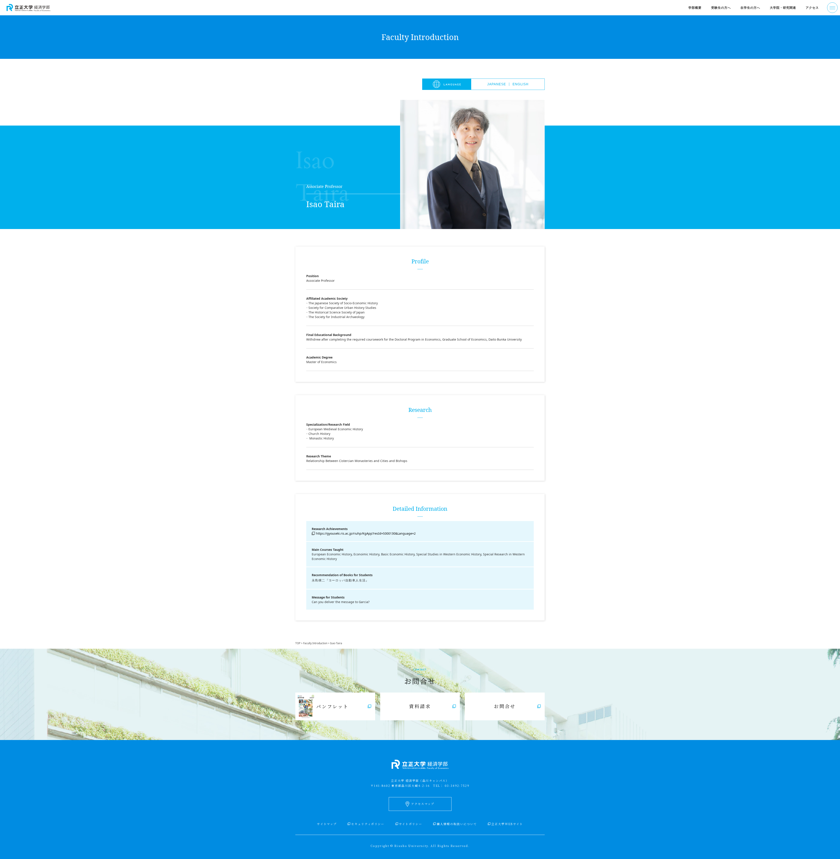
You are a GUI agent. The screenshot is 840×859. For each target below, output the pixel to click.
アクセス (812, 7)
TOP (297, 643)
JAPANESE (496, 84)
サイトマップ (327, 824)
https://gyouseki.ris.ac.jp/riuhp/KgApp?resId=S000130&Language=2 (366, 533)
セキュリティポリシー (367, 824)
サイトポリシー (410, 824)
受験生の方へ (721, 7)
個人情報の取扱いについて (457, 824)
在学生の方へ (750, 7)
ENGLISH (520, 84)
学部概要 (695, 7)
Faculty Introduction (315, 643)
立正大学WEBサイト (507, 824)
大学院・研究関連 (783, 7)
